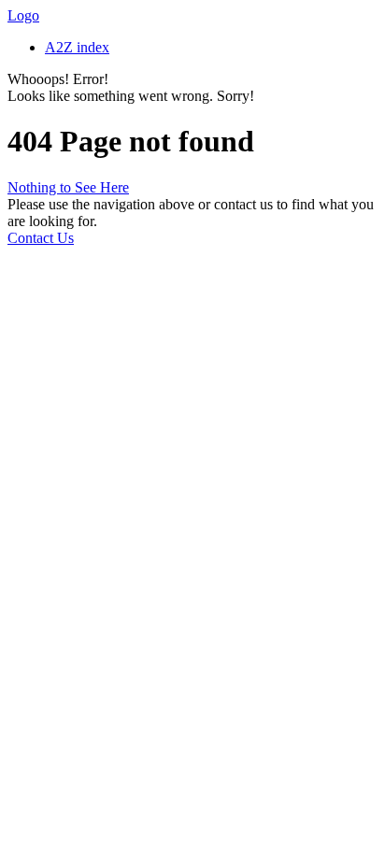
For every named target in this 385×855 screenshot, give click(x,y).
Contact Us (40, 238)
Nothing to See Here (68, 187)
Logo (23, 15)
